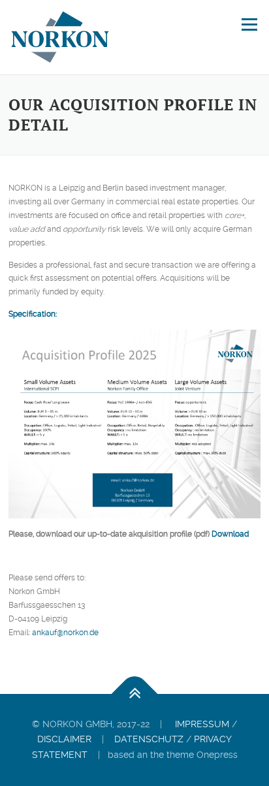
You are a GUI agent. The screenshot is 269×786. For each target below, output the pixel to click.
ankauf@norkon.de (65, 632)
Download (230, 534)
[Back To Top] (135, 693)
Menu (248, 24)
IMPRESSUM (202, 724)
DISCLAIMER (64, 739)
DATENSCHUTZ (148, 739)
